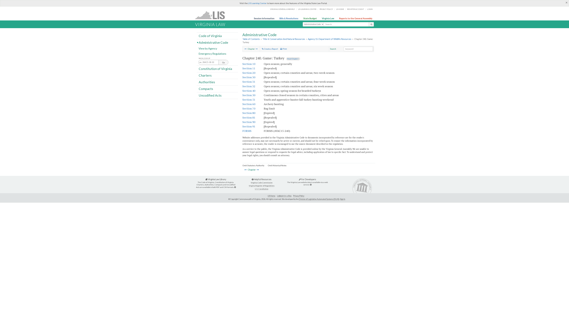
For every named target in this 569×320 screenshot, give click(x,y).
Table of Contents (251, 39)
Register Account (355, 9)
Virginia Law (328, 18)
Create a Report (270, 49)
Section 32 (248, 86)
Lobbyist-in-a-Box (284, 196)
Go (223, 62)
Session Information (264, 18)
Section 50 (248, 95)
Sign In (342, 199)
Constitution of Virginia (215, 69)
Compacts (206, 89)
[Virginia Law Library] (235, 187)
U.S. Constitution (261, 189)
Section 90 (248, 122)
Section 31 (248, 81)
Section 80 (248, 113)
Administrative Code (213, 42)
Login (370, 9)
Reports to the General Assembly (355, 18)
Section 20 (248, 73)
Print (284, 49)
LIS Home (271, 196)
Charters (205, 75)
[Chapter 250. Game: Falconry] (257, 49)
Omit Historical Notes (277, 165)
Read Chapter (292, 59)
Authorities (207, 82)
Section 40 (248, 90)
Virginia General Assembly (282, 9)
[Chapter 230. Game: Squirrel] (246, 49)
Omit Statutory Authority (253, 165)
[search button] (371, 24)
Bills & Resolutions (288, 18)
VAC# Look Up (204, 58)
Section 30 (248, 77)
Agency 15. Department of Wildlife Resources (329, 39)
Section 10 (248, 64)
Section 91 (248, 126)
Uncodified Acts (210, 95)
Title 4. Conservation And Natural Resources (284, 39)
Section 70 (248, 108)
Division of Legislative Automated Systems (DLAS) (319, 199)
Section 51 (248, 99)
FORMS (246, 131)
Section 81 (248, 117)
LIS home (340, 9)
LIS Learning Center (257, 3)
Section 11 (248, 68)
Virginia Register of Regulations (261, 186)
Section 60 (248, 104)
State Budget (310, 18)
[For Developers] (310, 185)
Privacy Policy (326, 9)
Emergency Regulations (212, 53)
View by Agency (208, 48)
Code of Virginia (210, 36)
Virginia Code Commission (261, 182)
